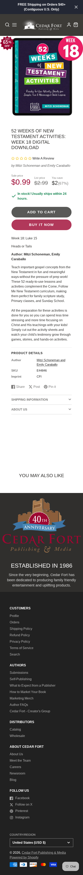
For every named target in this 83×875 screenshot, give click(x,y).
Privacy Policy (20, 641)
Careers (15, 767)
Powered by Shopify (24, 857)
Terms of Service (21, 648)
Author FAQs (19, 704)
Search (15, 654)
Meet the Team (20, 760)
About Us (16, 754)
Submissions (19, 672)
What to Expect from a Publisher (32, 685)
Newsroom (17, 773)
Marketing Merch (21, 698)
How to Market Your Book (28, 692)
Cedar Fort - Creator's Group (30, 711)
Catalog (15, 729)
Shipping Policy (21, 628)
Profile (14, 616)
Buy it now (41, 225)
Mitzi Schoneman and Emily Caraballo (43, 165)
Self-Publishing (21, 679)
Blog (13, 780)
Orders (14, 622)
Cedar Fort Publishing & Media (44, 852)
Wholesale (17, 736)
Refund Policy (20, 635)
